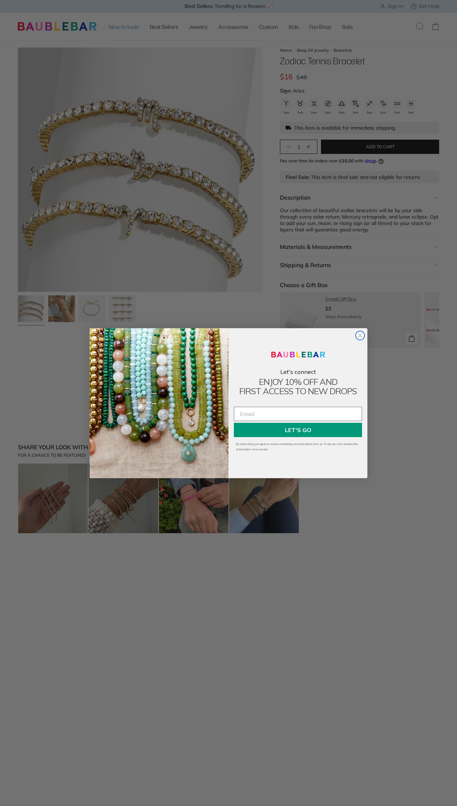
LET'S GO (298, 430)
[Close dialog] (360, 335)
